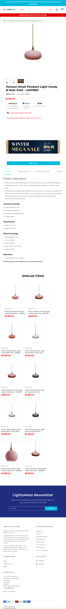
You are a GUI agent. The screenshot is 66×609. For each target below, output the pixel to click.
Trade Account (40, 547)
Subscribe (50, 508)
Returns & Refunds (41, 536)
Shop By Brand (7, 564)
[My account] (56, 10)
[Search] (50, 10)
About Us (39, 534)
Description (7, 171)
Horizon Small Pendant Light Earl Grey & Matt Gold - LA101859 (34, 391)
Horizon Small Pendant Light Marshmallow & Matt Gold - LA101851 (34, 352)
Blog (4, 561)
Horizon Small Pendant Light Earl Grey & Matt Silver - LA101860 (34, 430)
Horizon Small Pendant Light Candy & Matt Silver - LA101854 (15, 312)
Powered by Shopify (9, 608)
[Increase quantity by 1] (17, 158)
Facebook (41, 560)
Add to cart (33, 163)
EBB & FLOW (10, 94)
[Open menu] (4, 9)
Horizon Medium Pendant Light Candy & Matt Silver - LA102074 (11, 391)
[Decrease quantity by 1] (8, 158)
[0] (61, 10)
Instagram (41, 564)
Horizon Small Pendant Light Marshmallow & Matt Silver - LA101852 (11, 430)
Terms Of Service (41, 545)
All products (11, 21)
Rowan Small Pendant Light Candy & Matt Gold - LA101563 (11, 469)
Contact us (39, 531)
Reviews (60, 171)
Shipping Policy (23, 171)
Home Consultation (42, 550)
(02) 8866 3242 (9, 588)
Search (5, 566)
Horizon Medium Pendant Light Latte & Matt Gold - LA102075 (35, 469)
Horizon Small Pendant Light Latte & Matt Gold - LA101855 (11, 352)
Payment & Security (43, 171)
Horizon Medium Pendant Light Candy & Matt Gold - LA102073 (39, 312)
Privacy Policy (40, 542)
